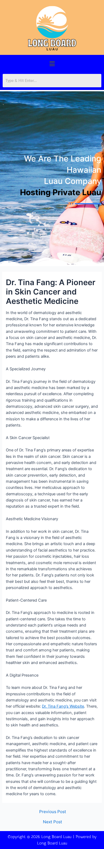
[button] (52, 64)
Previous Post (52, 812)
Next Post (52, 822)
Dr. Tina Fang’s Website (63, 706)
